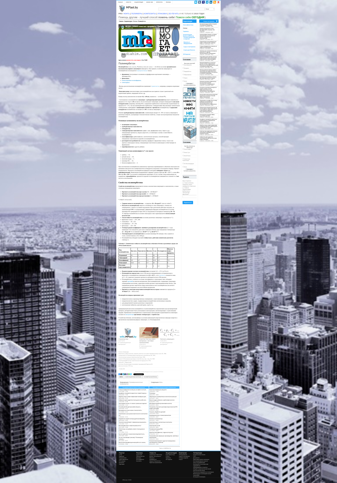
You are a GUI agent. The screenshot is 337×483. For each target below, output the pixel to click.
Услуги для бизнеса (189, 50)
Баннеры (138, 458)
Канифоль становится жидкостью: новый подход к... (133, 393)
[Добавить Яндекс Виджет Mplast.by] (218, 2)
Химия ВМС (196, 475)
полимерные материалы (150, 377)
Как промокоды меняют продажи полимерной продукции (208, 24)
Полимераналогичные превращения (131, 383)
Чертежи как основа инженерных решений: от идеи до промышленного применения (208, 52)
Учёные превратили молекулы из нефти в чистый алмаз (208, 46)
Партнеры (121, 464)
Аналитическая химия (199, 454)
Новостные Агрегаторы (186, 159)
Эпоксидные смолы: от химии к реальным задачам (133, 403)
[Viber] (127, 374)
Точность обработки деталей (157, 412)
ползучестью (130, 314)
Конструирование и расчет (200, 461)
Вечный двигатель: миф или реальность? (130, 425)
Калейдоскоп (153, 459)
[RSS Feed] (214, 2)
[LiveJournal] (125, 374)
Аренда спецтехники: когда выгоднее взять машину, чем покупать (207, 30)
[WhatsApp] (129, 374)
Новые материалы (208, 21)
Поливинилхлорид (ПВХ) (156, 429)
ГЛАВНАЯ (120, 2)
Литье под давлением (199, 462)
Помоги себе (190, 17)
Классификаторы (188, 25)
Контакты (121, 462)
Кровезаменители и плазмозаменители (160, 415)
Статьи (135, 21)
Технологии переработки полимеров (203, 472)
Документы (196, 458)
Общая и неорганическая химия (202, 469)
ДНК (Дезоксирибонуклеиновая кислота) (160, 403)
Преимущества (140, 456)
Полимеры (152, 393)
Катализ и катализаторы (156, 419)
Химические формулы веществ (157, 390)
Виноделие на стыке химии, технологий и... (130, 410)
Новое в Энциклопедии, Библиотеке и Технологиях (187, 190)
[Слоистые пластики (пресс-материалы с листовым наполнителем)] (148, 332)
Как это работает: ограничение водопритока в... (132, 434)
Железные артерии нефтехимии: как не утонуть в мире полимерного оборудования (208, 83)
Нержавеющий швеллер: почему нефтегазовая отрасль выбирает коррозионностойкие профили (208, 58)
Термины (186, 31)
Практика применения (155, 462)
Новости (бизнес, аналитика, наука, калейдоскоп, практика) (189, 184)
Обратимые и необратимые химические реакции (163, 396)
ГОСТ (194, 456)
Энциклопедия (128, 21)
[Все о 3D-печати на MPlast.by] (190, 113)
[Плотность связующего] (169, 332)
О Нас (120, 454)
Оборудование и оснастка (200, 467)
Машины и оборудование (188, 42)
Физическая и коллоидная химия (202, 473)
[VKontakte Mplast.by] (199, 2)
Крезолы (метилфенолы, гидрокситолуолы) (161, 432)
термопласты (155, 86)
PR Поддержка (140, 459)
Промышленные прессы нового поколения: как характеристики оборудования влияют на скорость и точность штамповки (209, 71)
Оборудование (183, 454)
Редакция (121, 456)
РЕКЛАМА (168, 2)
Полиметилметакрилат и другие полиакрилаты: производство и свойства (162, 441)
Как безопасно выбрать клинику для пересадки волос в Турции (208, 77)
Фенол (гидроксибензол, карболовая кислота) (161, 400)
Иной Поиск (187, 155)
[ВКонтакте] (119, 374)
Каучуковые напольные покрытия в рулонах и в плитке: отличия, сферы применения (208, 96)
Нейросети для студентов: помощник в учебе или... (133, 400)
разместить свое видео (134, 60)
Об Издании (186, 54)
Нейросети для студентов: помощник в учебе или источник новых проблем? (208, 138)
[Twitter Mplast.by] (207, 2)
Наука (185, 78)
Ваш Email (186, 194)
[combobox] (210, 9)
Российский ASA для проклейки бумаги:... (130, 407)
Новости (128, 2)
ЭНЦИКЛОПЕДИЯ (138, 2)
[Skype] (131, 374)
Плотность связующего (167, 339)
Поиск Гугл (187, 152)
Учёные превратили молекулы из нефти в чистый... (133, 390)
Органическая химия (199, 470)
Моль (157, 382)
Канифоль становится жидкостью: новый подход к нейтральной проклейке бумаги (208, 120)
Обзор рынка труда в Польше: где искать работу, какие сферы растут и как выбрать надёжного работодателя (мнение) (208, 109)
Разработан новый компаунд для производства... (132, 419)
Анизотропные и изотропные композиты (160, 422)
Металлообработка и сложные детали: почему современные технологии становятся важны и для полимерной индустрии (209, 64)
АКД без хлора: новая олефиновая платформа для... (133, 396)
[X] (121, 374)
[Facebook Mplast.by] (203, 2)
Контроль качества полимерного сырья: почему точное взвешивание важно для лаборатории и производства (208, 89)
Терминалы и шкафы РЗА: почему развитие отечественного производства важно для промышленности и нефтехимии (208, 102)
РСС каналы (122, 461)
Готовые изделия (183, 458)
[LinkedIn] (123, 374)
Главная (121, 21)
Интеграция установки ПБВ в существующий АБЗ (207, 115)
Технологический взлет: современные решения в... (133, 422)
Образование (187, 74)
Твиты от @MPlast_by (165, 448)
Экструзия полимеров (199, 477)
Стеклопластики (123, 339)
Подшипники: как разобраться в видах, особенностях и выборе (208, 42)
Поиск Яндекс (187, 149)
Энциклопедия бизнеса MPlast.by (188, 35)
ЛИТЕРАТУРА (159, 2)
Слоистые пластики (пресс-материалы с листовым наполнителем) (147, 340)
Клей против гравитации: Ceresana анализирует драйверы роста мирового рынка (208, 132)
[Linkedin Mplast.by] (210, 2)
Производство (188, 65)
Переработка (187, 71)
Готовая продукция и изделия (189, 38)
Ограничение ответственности (123, 458)
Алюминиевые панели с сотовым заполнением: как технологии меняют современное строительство (208, 36)
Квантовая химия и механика (201, 459)
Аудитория (139, 454)
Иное (185, 81)
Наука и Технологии (155, 461)
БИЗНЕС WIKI (149, 2)
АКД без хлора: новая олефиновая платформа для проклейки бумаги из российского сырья (208, 126)
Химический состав (154, 425)
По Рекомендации (189, 163)
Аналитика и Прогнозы (155, 454)
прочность (162, 275)
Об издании (169, 459)
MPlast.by (132, 7)
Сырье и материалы (189, 47)
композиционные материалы (133, 377)
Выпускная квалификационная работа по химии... (132, 442)
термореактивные (142, 70)
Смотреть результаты (190, 85)
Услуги (181, 459)
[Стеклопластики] (128, 332)
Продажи (186, 68)
